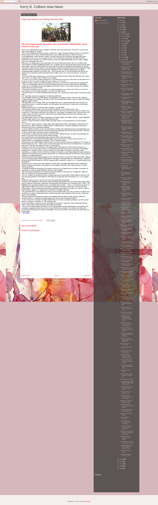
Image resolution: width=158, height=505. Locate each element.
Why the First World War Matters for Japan (127, 112)
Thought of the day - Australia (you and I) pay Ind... (127, 77)
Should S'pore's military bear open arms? (127, 276)
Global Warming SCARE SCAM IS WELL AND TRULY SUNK (127, 383)
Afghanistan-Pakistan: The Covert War (126, 455)
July (122, 45)
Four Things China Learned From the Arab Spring (126, 422)
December (124, 34)
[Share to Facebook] (52, 220)
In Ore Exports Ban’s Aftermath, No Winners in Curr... (126, 68)
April (122, 52)
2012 (121, 461)
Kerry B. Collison (102, 20)
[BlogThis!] (49, 220)
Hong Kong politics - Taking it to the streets (126, 438)
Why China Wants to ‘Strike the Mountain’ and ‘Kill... (127, 329)
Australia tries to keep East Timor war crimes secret (126, 116)
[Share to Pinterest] (54, 220)
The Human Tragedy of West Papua (127, 290)
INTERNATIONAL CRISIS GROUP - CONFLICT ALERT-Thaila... (126, 318)
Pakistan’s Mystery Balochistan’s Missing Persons (127, 406)
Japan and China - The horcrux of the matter (127, 149)
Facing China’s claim (126, 163)
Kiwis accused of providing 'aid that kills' (126, 174)
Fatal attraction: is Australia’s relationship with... (126, 208)
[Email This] (47, 220)
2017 (121, 25)
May (122, 50)
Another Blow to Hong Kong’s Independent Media (126, 366)
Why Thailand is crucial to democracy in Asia (127, 442)
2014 (121, 32)
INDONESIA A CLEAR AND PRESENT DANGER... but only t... (127, 122)
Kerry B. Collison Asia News (41, 7)
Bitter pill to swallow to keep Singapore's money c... (126, 221)
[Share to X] (51, 220)
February (123, 57)
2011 (121, 464)
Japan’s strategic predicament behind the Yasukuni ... (126, 397)
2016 (121, 27)
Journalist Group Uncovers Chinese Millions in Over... (126, 203)
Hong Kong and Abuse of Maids (126, 229)
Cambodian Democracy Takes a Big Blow (127, 410)
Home (57, 275)
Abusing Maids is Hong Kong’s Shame (127, 94)
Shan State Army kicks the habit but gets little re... (127, 388)
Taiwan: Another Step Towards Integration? (127, 136)
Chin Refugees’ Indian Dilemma (126, 81)
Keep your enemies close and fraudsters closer (127, 308)
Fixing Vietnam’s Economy (125, 417)
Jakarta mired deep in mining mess (126, 233)
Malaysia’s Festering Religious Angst (126, 401)
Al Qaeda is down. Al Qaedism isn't (126, 392)
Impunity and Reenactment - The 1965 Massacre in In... (126, 168)
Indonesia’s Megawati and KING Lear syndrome (126, 427)
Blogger (88, 501)
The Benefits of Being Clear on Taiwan (126, 253)
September (124, 41)
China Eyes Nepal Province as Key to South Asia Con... (126, 324)
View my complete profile (102, 23)
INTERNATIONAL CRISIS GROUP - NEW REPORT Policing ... (126, 188)
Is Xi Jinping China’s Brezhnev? (126, 98)
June (122, 48)
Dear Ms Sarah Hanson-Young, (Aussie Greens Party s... (127, 63)
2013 (121, 459)
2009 (121, 468)
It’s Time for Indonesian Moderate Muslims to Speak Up (127, 334)
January (123, 59)
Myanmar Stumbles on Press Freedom (126, 199)
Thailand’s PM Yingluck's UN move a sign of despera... (127, 285)
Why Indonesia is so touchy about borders (127, 257)
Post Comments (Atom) (60, 280)
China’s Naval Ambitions (127, 379)
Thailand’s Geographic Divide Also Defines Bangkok (126, 128)
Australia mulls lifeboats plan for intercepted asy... (127, 375)
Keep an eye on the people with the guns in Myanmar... (127, 340)
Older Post (87, 275)
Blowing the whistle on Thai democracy (126, 145)
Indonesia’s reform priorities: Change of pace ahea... (126, 107)
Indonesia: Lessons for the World (127, 216)
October (123, 38)
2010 (121, 466)
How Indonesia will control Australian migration (126, 183)
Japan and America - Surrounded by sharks (127, 242)
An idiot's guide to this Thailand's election (126, 72)
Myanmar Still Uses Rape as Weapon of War (126, 303)
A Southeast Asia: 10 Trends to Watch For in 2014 (127, 361)
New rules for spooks (126, 157)
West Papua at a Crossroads (125, 344)
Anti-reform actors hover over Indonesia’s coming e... (127, 280)
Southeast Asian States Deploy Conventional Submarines (127, 433)
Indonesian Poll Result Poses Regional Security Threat (126, 447)
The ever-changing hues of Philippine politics (127, 272)
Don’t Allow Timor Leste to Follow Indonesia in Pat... (127, 90)
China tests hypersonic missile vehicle (127, 264)
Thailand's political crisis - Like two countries (127, 268)
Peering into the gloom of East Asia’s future (127, 160)
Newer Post (25, 275)
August (123, 43)
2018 (121, 22)
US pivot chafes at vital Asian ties (127, 85)
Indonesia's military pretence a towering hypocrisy (126, 141)
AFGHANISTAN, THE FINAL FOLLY (126, 351)
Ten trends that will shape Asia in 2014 (126, 132)
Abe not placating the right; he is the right (126, 313)
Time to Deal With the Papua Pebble (126, 261)
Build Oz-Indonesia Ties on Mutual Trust (127, 249)
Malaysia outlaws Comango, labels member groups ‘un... (127, 356)
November (124, 36)
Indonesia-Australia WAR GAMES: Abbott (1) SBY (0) (127, 102)
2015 (121, 29)
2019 (121, 20)
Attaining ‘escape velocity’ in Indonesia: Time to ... (127, 238)
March (123, 55)
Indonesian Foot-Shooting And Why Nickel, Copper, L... (126, 298)
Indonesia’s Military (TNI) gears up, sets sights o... (126, 194)
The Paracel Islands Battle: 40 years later (127, 245)
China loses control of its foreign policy (126, 178)
